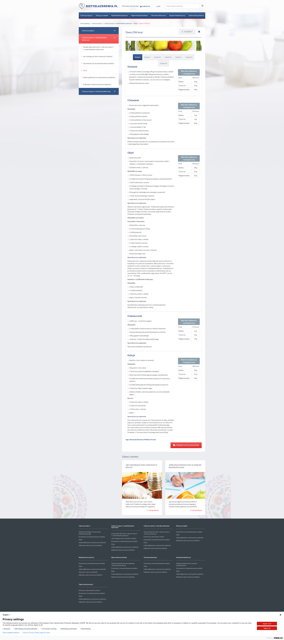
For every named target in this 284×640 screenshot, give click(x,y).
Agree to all (267, 624)
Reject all (267, 628)
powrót (188, 32)
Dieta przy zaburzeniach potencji (89, 590)
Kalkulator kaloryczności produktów (97, 84)
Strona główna (85, 23)
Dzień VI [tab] (189, 57)
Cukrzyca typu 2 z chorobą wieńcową (96, 91)
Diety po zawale (102, 15)
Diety (136, 23)
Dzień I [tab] (137, 57)
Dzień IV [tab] (168, 57)
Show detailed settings (11, 632)
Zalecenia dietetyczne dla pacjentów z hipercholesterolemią (123, 564)
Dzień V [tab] (179, 57)
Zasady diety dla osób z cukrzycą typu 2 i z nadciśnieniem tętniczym (98, 48)
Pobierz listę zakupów (187, 445)
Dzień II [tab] (147, 57)
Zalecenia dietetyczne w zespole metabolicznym (185, 465)
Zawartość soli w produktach (88, 572)
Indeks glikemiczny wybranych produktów (99, 77)
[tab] (99, 30)
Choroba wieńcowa (158, 15)
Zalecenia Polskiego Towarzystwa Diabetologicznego (90, 533)
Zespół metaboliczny (177, 15)
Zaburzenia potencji (196, 15)
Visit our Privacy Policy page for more (36, 632)
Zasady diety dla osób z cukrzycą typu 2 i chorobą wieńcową (157, 533)
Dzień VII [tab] (163, 63)
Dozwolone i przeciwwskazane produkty (98, 63)
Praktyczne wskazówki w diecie (154, 537)
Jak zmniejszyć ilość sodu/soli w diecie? (141, 465)
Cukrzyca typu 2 (86, 15)
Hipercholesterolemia (139, 15)
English (6, 615)
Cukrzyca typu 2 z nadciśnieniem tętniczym (118, 23)
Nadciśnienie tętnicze (119, 15)
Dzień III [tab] (157, 57)
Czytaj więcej (153, 510)
